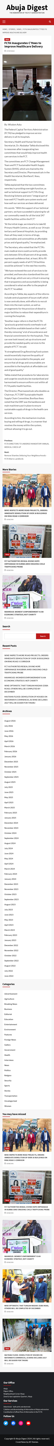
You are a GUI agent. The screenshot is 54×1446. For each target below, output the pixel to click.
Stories (7, 1091)
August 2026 (10, 721)
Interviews (9, 1060)
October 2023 (10, 894)
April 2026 (8, 741)
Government (9, 1050)
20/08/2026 (9, 519)
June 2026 (8, 731)
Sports (7, 1085)
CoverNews (21, 1442)
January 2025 (10, 818)
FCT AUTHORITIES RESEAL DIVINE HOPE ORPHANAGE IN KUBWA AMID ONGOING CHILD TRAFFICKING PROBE (24, 564)
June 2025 (8, 792)
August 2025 (10, 782)
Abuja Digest (27, 7)
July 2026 (8, 726)
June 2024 (8, 853)
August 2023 (10, 904)
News (7, 39)
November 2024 (11, 828)
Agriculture (9, 999)
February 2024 (10, 874)
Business (8, 1009)
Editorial (8, 1014)
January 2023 (10, 940)
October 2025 (10, 772)
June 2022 (8, 976)
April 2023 (8, 925)
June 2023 (8, 915)
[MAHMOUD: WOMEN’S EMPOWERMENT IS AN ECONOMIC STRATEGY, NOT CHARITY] (27, 592)
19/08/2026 (9, 1312)
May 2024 (8, 858)
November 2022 (11, 950)
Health (7, 1055)
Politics (7, 1070)
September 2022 (11, 960)
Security (7, 1080)
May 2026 (8, 736)
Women (7, 1106)
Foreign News (10, 1040)
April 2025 (8, 802)
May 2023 (8, 920)
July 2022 (8, 971)
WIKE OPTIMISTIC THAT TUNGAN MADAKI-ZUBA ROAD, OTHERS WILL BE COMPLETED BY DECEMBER (26, 688)
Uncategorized (10, 1101)
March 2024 (9, 869)
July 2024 (8, 848)
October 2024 (10, 833)
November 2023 (11, 889)
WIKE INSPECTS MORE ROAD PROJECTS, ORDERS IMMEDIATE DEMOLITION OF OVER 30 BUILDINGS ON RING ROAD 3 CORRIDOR (25, 513)
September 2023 (11, 899)
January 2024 (10, 879)
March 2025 (9, 807)
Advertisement (10, 994)
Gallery (7, 1045)
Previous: (26, 444)
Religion (7, 1075)
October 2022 (10, 955)
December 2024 (11, 823)
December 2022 (11, 945)
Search (6, 626)
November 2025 (11, 767)
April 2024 (8, 863)
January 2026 (10, 756)
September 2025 (11, 777)
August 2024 (10, 843)
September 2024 (11, 838)
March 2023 (9, 930)
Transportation (10, 1096)
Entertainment (10, 1024)
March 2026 (9, 746)
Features (8, 1034)
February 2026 (10, 751)
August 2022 (10, 966)
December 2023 (11, 884)
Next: (25, 455)
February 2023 (10, 935)
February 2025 (10, 812)
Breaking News (10, 1004)
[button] (5, 21)
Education (8, 1019)
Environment (10, 1029)
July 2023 (8, 909)
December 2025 (11, 761)
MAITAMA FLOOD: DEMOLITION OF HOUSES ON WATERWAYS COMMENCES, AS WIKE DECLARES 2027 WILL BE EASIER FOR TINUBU (25, 700)
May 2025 (8, 797)
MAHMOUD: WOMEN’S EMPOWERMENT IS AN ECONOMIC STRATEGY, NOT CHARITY (24, 613)
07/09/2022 (11, 51)
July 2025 (8, 787)
